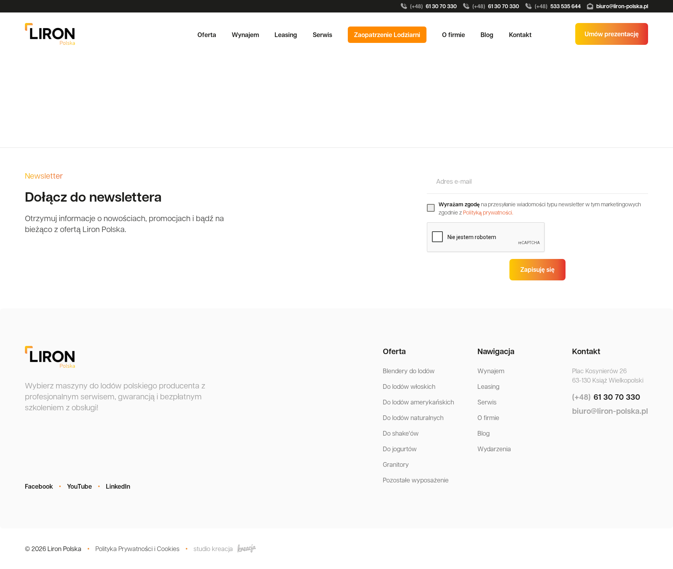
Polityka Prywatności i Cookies (137, 548)
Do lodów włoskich (409, 386)
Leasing (286, 34)
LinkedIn (118, 486)
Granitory (396, 464)
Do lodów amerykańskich (418, 402)
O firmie (453, 34)
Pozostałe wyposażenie (416, 480)
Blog (487, 34)
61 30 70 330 (433, 6)
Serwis (322, 34)
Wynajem (245, 34)
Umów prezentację (612, 34)
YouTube (79, 486)
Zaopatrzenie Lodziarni (387, 34)
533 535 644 (558, 6)
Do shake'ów (401, 433)
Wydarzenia (494, 449)
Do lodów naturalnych (413, 417)
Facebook (39, 486)
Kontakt (520, 34)
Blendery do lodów (409, 371)
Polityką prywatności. (488, 212)
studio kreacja (213, 548)
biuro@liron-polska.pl (622, 6)
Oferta (206, 34)
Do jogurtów (400, 449)
